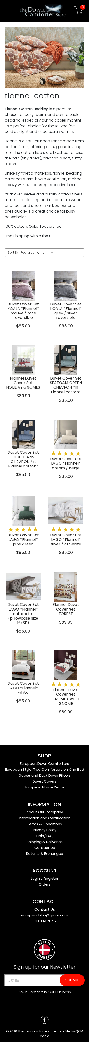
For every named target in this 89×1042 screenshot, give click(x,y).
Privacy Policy (44, 829)
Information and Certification (44, 817)
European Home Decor (44, 787)
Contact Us (44, 847)
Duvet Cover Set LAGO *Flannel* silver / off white (66, 539)
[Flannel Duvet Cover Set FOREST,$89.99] (66, 587)
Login (35, 878)
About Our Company (44, 812)
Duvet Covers (44, 781)
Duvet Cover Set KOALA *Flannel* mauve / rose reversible (23, 311)
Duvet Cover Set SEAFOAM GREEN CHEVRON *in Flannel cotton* (66, 385)
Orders (45, 884)
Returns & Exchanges (44, 853)
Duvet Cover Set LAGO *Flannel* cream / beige (66, 463)
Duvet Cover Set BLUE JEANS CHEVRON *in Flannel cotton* (23, 459)
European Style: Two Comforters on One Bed (44, 769)
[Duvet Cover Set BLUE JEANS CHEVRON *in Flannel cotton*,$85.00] (23, 435)
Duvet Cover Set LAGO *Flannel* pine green (23, 539)
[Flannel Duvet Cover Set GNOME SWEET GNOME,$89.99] (66, 665)
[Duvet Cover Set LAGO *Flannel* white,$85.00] (23, 665)
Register (51, 878)
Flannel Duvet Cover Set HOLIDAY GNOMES (23, 383)
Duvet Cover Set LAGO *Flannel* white (23, 688)
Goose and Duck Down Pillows (44, 775)
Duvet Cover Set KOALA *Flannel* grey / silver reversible (66, 311)
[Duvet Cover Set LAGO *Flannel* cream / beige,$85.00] (66, 435)
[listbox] (38, 253)
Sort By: (13, 252)
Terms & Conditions (44, 823)
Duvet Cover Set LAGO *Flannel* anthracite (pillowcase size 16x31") (23, 613)
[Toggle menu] (6, 11)
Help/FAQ (44, 835)
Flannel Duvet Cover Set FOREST (66, 609)
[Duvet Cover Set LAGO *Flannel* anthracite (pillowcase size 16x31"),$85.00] (23, 587)
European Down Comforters (44, 763)
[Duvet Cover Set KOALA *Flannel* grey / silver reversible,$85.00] (66, 286)
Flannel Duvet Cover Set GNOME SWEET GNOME (66, 697)
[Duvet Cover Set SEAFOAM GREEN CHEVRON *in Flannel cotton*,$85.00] (66, 360)
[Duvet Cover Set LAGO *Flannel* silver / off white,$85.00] (66, 511)
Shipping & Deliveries (45, 841)
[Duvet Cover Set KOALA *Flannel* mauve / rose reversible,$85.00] (23, 286)
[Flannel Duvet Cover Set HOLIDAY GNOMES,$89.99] (23, 360)
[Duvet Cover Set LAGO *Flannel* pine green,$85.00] (23, 511)
